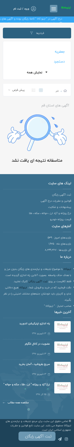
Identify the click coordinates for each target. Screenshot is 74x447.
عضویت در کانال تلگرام (37, 343)
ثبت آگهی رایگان (61, 194)
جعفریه (60, 51)
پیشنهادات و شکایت (59, 207)
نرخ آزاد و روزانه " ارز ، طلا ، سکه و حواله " (26, 384)
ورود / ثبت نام (21, 9)
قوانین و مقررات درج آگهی (56, 201)
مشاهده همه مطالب (18, 402)
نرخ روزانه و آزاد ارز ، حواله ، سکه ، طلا (50, 213)
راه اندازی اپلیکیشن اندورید (34, 323)
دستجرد (59, 61)
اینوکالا (67, 269)
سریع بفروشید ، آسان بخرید (34, 364)
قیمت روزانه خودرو (60, 219)
